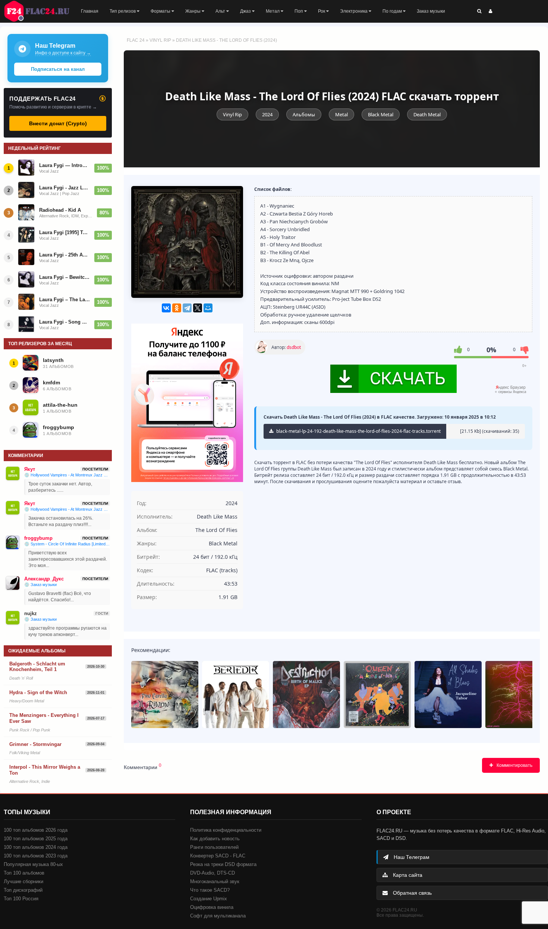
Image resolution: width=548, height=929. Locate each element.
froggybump (58, 427)
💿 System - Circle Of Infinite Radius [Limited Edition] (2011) (67, 544)
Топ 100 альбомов (24, 873)
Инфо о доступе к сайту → (63, 53)
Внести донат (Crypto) (58, 123)
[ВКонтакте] (166, 307)
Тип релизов (123, 11)
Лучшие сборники (23, 881)
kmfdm (51, 382)
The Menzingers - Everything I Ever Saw (44, 718)
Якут (29, 469)
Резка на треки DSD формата (223, 864)
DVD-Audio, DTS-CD (212, 873)
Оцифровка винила (211, 907)
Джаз (246, 11)
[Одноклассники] (176, 307)
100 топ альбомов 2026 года (35, 830)
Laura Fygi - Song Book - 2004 (64, 322)
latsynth (53, 360)
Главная (89, 11)
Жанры (193, 11)
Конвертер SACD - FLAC (217, 856)
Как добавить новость (215, 838)
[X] (197, 307)
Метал (273, 11)
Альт (220, 11)
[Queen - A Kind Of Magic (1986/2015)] (377, 694)
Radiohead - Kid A (60, 210)
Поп (299, 11)
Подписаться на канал (58, 69)
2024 (267, 114)
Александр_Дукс (44, 579)
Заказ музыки (431, 11)
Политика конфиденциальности (225, 830)
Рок (322, 11)
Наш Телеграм (410, 857)
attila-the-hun (60, 405)
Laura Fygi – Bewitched (64, 277)
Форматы (161, 11)
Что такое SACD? (210, 890)
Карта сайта (406, 875)
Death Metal (427, 114)
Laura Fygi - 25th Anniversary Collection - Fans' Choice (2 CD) (64, 255)
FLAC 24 (41, 11)
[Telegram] (187, 307)
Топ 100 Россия (21, 898)
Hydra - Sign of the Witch (38, 692)
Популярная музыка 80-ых (33, 864)
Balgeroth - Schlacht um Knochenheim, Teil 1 (37, 667)
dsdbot (294, 347)
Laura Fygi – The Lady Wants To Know (64, 299)
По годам (392, 11)
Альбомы (304, 114)
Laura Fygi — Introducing (64, 165)
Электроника (354, 11)
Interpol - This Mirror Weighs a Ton (44, 770)
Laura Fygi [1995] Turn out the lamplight (64, 232)
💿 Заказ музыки (40, 584)
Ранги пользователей (214, 847)
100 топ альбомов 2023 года (35, 856)
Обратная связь (411, 893)
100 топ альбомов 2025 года (35, 838)
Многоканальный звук (214, 881)
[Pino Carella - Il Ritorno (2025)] (164, 694)
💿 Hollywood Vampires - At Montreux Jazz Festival (67, 475)
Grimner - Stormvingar (35, 744)
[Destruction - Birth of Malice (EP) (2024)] (306, 694)
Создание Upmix (208, 898)
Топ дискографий (23, 890)
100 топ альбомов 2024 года (35, 847)
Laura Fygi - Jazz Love (64, 187)
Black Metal (380, 114)
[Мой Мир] (208, 307)
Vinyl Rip (160, 40)
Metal (341, 114)
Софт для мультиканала (218, 916)
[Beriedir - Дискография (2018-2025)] (235, 694)
